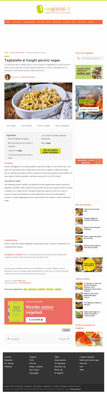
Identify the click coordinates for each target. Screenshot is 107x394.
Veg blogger (34, 373)
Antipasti (32, 357)
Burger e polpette (36, 367)
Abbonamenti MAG (29, 22)
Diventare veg (60, 367)
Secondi (32, 363)
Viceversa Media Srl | (75, 389)
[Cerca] (78, 58)
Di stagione (66, 22)
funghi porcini (32, 289)
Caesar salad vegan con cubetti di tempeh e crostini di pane (92, 314)
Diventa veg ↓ (57, 22)
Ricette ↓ (8, 22)
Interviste (83, 363)
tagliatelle (58, 289)
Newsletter (9, 386)
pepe (49, 143)
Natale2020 (41, 289)
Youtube (55, 386)
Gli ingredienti (60, 363)
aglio (20, 151)
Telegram (28, 386)
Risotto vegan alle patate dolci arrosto (92, 237)
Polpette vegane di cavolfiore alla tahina (91, 219)
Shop (82, 370)
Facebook (47, 386)
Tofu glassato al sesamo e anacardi (92, 304)
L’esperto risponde (87, 357)
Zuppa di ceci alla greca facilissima (92, 228)
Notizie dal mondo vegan (89, 360)
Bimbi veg (58, 370)
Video (57, 357)
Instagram (37, 386)
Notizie (48, 22)
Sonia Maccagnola (28, 77)
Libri (81, 367)
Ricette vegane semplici (17, 52)
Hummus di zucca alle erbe (91, 210)
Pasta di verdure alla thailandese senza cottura (91, 295)
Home (6, 52)
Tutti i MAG (40, 22)
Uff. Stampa (9, 363)
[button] (36, 319)
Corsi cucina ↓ (17, 22)
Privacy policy (74, 386)
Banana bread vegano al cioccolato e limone (92, 246)
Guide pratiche (60, 360)
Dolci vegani (34, 370)
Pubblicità (8, 367)
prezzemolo (49, 289)
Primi (31, 360)
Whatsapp (19, 386)
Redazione (8, 360)
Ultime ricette (82, 279)
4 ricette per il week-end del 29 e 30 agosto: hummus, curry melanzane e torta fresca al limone (92, 287)
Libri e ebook (82, 22)
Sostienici (91, 22)
